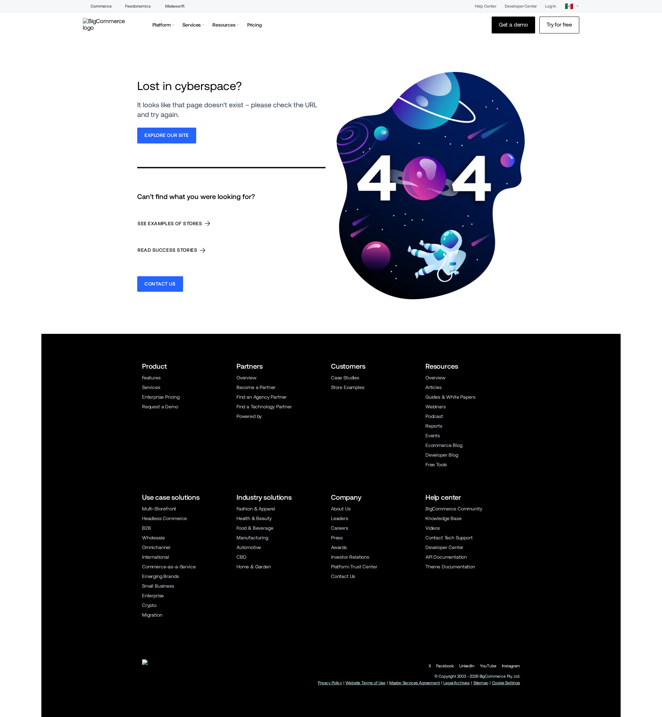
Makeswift (174, 6)
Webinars (435, 406)
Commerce (101, 6)
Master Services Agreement (414, 682)
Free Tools (436, 464)
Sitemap (480, 682)
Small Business (158, 586)
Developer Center (521, 6)
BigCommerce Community (453, 508)
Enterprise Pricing (161, 397)
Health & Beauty (254, 518)
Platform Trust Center (354, 566)
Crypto (149, 605)
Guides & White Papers (450, 397)
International (155, 557)
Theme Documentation (450, 566)
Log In (550, 6)
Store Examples (347, 387)
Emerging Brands (160, 576)
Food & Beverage (255, 528)
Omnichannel (156, 547)
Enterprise (153, 595)
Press (337, 537)
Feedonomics (137, 6)
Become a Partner (256, 387)
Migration (152, 615)
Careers (339, 528)
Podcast (434, 416)
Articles (433, 387)
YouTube (488, 666)
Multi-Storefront (159, 508)
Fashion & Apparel (256, 508)
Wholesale (153, 537)
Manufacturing (252, 537)
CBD (242, 557)
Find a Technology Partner (264, 406)
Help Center (485, 6)
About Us (341, 508)
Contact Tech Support (449, 537)
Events (432, 435)
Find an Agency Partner (262, 397)
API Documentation (446, 557)
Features (151, 377)
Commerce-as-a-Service (168, 566)
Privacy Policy (330, 682)
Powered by (249, 416)
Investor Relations (350, 557)
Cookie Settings (506, 682)
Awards (339, 547)
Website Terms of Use (365, 682)
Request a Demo (160, 406)
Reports (433, 426)
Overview (247, 377)
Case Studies (345, 377)
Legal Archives (456, 682)
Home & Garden (254, 566)
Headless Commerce (164, 518)
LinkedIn (466, 666)
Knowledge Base (443, 518)
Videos (432, 528)
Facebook (445, 666)
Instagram (511, 666)
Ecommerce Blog (443, 445)
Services (151, 387)
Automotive (249, 547)
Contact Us (343, 576)
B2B (146, 528)
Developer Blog (441, 455)
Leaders (339, 518)
